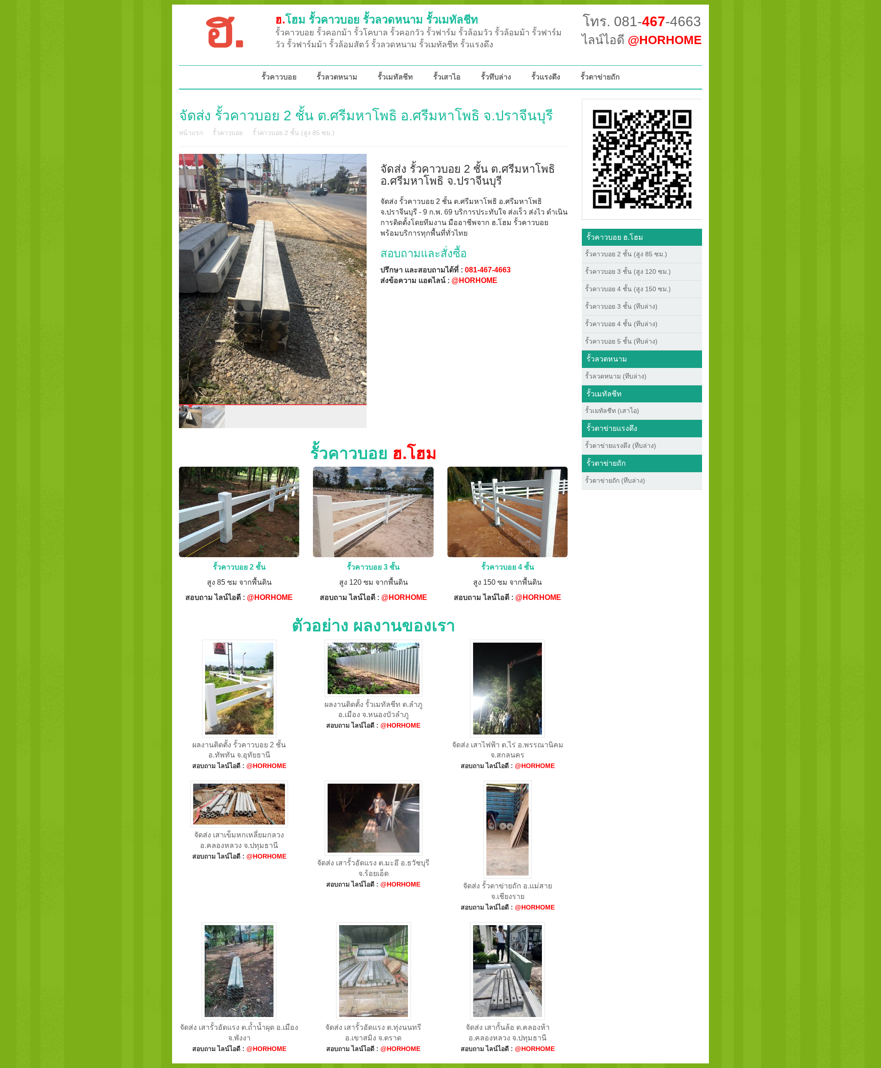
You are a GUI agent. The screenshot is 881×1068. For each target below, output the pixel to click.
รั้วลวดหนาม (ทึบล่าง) (616, 376)
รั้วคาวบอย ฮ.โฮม (614, 237)
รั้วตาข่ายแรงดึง (611, 428)
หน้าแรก (191, 132)
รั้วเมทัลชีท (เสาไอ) (612, 410)
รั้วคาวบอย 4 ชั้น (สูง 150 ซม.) (628, 289)
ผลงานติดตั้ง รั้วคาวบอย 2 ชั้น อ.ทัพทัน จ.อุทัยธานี (239, 750)
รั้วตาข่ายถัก (600, 77)
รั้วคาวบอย (279, 77)
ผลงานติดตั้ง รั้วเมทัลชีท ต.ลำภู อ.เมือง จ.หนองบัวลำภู (373, 710)
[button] (642, 158)
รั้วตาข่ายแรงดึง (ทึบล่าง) (620, 445)
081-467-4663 (488, 270)
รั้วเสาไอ (447, 77)
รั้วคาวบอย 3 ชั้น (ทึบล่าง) (621, 306)
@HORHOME (474, 280)
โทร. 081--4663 (642, 21)
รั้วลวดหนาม (337, 77)
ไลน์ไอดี (642, 40)
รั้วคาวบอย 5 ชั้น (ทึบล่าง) (621, 341)
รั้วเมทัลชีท (395, 77)
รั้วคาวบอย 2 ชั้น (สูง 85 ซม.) (293, 132)
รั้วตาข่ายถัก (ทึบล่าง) (615, 480)
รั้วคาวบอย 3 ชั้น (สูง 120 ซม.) (628, 271)
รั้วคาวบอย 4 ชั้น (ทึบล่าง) (621, 324)
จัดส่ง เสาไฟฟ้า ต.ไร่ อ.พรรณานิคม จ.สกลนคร (507, 750)
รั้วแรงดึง (545, 77)
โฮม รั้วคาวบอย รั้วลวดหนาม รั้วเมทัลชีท (376, 19)
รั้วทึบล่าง (496, 77)
